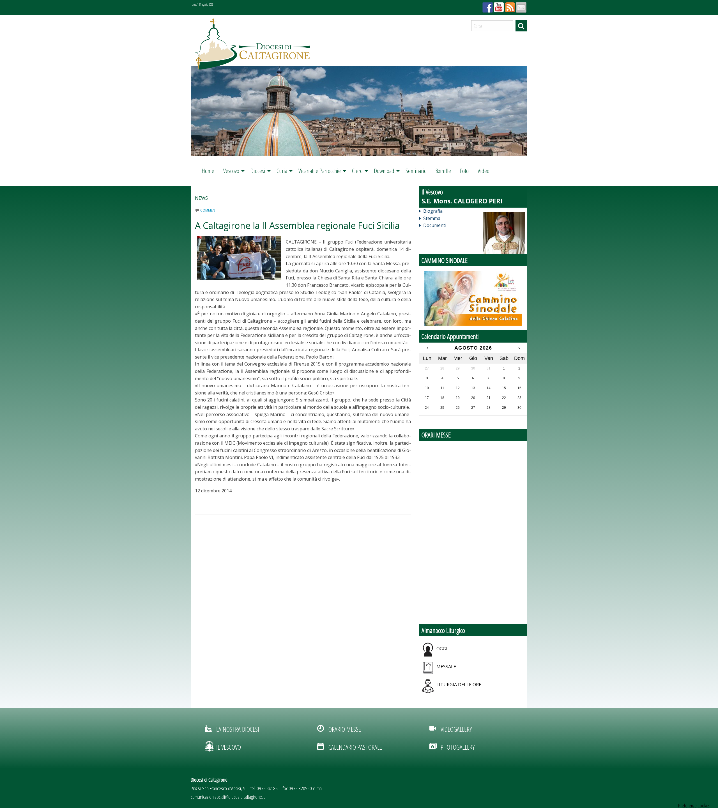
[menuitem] (208, 170)
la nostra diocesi (237, 729)
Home (208, 170)
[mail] (520, 5)
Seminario (416, 170)
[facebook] (486, 5)
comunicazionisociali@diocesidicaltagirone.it (228, 796)
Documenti (434, 225)
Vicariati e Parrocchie (319, 170)
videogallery (456, 729)
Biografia (433, 211)
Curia (282, 170)
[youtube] (498, 5)
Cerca (521, 25)
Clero (357, 170)
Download (384, 170)
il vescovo (228, 747)
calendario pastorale (355, 747)
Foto (464, 170)
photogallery (458, 747)
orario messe (344, 729)
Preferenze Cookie (693, 805)
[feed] (509, 5)
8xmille (443, 170)
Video (483, 170)
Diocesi (257, 170)
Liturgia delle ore (458, 684)
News (201, 198)
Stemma (431, 218)
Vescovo (231, 170)
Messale (446, 667)
